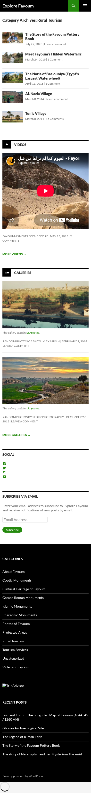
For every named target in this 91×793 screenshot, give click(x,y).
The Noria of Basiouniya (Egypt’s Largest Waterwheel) (52, 76)
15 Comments (55, 119)
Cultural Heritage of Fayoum (24, 589)
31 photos (33, 408)
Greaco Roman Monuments (23, 598)
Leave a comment (55, 44)
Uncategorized (13, 658)
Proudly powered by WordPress (22, 776)
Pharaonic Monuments (19, 615)
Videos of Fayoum (16, 667)
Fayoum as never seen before (25, 236)
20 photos (33, 332)
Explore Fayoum (18, 5)
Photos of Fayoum (16, 624)
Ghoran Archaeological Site (23, 728)
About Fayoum (13, 571)
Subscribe (12, 530)
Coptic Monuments (17, 580)
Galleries (22, 273)
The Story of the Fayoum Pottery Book (31, 745)
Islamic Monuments (17, 606)
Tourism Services (15, 650)
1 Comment (55, 59)
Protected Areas (14, 632)
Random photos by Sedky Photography (33, 417)
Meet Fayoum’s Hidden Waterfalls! (54, 54)
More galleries (16, 435)
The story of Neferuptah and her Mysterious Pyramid (42, 754)
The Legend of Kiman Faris (22, 737)
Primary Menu (85, 6)
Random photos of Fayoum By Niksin (31, 341)
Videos (20, 144)
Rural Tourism (13, 641)
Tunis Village (35, 113)
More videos (14, 254)
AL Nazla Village (38, 93)
